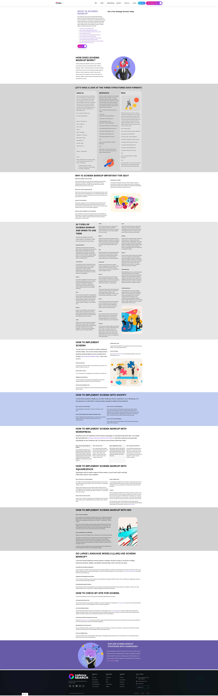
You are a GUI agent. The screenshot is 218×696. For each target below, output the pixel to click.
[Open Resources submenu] (130, 3)
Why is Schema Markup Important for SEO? (88, 30)
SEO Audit (94, 677)
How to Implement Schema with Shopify (88, 36)
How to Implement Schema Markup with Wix (88, 39)
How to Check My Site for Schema (87, 42)
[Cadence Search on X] (73, 686)
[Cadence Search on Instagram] (80, 686)
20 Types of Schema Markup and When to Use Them (90, 31)
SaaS (107, 679)
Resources (126, 3)
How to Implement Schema (85, 33)
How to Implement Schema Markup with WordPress (90, 34)
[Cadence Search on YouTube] (76, 686)
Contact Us (122, 686)
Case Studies (122, 679)
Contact (134, 3)
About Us (122, 677)
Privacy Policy (136, 693)
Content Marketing (95, 684)
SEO (96, 3)
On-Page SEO (95, 679)
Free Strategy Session (154, 3)
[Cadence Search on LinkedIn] (70, 686)
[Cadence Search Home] (78, 676)
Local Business (109, 684)
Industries (118, 3)
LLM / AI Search (95, 686)
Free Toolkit (141, 3)
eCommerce (108, 677)
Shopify (107, 686)
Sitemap (148, 693)
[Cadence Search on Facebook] (83, 686)
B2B (107, 682)
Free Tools (122, 684)
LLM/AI (101, 3)
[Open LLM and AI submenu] (104, 3)
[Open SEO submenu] (97, 3)
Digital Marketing (110, 3)
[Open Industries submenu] (121, 3)
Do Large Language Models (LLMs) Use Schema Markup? (91, 41)
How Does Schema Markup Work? (87, 28)
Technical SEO (95, 682)
